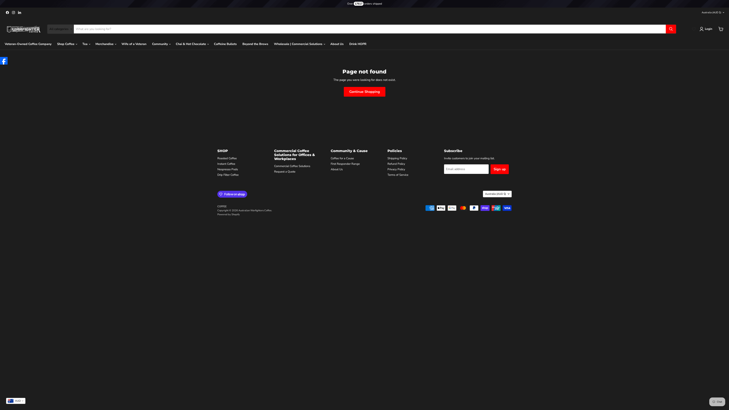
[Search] (671, 29)
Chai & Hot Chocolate (191, 44)
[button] (707, 29)
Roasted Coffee (227, 158)
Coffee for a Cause (342, 158)
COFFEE (222, 206)
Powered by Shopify (228, 214)
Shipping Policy (397, 158)
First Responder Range (345, 164)
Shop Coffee (66, 44)
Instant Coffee (226, 164)
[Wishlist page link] (694, 29)
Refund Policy (396, 164)
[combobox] (15, 401)
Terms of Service (397, 175)
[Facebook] (4, 61)
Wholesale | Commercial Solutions (298, 44)
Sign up (500, 169)
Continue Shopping (364, 91)
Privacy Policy (396, 169)
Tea (85, 44)
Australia (711, 12)
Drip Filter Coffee (228, 175)
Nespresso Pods (227, 169)
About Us (337, 44)
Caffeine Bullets (225, 44)
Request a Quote (284, 171)
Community (160, 44)
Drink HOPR (357, 44)
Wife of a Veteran (134, 44)
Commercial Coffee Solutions (292, 166)
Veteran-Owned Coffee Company (28, 44)
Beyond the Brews (255, 44)
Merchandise (104, 44)
